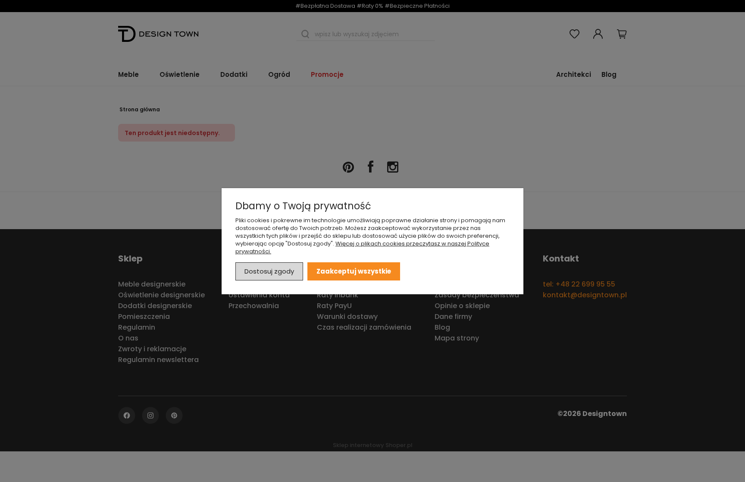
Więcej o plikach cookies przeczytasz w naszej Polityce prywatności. (362, 247)
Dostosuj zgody (269, 270)
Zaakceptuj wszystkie (353, 270)
